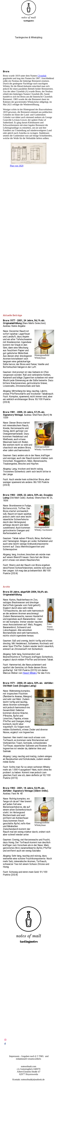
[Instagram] (5, 1040)
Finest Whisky (30, 673)
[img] (28, 11)
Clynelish (42, 75)
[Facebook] (5, 1044)
